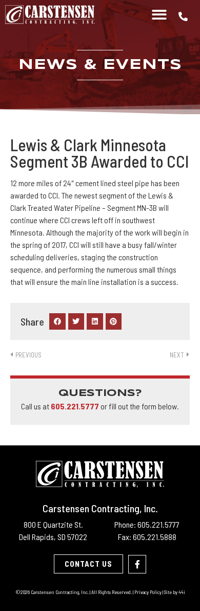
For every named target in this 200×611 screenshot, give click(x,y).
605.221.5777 (75, 406)
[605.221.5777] (183, 16)
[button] (160, 15)
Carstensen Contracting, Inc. (100, 508)
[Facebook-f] (137, 564)
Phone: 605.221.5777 (146, 524)
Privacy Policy (148, 592)
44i (181, 592)
